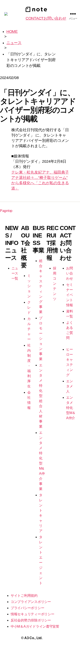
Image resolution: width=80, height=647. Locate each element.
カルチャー (29, 329)
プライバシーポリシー (27, 608)
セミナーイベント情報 (69, 295)
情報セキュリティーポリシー (32, 614)
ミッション (29, 286)
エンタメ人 (69, 386)
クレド (29, 307)
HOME (12, 31)
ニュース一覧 (15, 273)
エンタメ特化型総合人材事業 (40, 395)
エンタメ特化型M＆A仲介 (71, 408)
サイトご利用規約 (24, 595)
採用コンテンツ (54, 283)
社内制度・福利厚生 (29, 366)
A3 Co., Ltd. (33, 638)
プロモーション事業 (40, 338)
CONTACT (46, 18)
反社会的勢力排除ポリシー (31, 620)
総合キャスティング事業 (40, 286)
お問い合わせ (69, 273)
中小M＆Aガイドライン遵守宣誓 (35, 626)
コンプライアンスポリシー (31, 602)
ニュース (14, 43)
